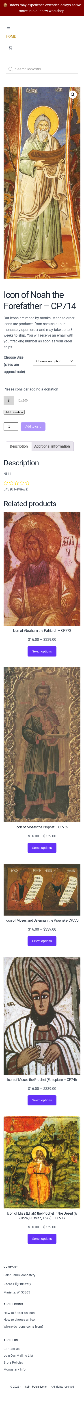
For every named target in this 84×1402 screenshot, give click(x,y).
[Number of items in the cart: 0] (10, 47)
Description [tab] (19, 446)
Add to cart (33, 426)
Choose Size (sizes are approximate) (14, 364)
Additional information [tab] (52, 446)
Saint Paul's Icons (36, 1386)
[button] (73, 95)
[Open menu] (8, 27)
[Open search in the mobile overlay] (42, 69)
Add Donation (14, 412)
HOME (11, 36)
